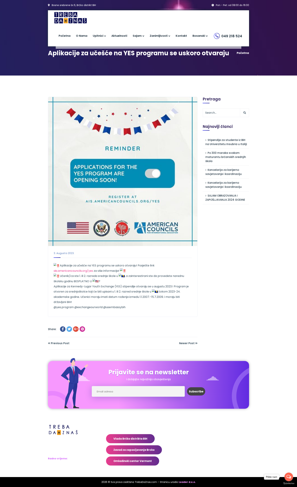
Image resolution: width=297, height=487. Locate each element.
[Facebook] (62, 329)
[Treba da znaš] (74, 18)
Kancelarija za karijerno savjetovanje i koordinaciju (223, 172)
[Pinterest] (82, 329)
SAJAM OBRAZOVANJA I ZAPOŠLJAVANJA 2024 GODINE (225, 198)
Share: (52, 329)
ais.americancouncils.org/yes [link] (73, 271)
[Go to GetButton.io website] (288, 483)
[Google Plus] (76, 329)
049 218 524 (231, 36)
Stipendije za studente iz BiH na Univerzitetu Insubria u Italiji (226, 142)
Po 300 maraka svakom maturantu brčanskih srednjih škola (225, 157)
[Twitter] (69, 329)
